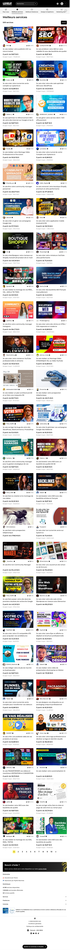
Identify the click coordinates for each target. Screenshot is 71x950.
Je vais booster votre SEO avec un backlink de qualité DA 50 (48, 463)
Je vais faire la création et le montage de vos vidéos (18, 497)
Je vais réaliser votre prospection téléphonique (48, 394)
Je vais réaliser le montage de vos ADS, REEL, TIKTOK (17, 841)
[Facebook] (36, 933)
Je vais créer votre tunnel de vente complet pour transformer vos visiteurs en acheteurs (17, 704)
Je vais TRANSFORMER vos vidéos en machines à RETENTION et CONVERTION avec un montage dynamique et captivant (18, 774)
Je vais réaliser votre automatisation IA (50, 771)
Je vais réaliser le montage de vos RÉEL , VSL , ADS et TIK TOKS (18, 291)
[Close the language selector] (45, 947)
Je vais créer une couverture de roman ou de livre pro (50, 566)
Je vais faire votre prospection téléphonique (14, 531)
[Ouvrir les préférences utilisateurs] (65, 3)
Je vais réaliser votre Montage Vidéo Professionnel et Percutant (16, 153)
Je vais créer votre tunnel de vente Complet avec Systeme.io (49, 153)
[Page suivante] (55, 851)
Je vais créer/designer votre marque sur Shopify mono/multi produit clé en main (18, 256)
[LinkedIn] (31, 933)
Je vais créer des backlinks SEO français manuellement (51, 291)
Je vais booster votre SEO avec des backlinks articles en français (49, 497)
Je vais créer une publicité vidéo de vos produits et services (17, 738)
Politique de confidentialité (34, 926)
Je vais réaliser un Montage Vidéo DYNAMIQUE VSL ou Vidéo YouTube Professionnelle (49, 361)
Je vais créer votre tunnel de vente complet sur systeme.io (16, 85)
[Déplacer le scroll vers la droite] (66, 10)
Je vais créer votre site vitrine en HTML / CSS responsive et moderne (51, 325)
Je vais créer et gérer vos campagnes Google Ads (17, 222)
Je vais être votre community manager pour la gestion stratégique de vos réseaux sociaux (17, 464)
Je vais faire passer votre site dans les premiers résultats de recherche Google (18, 600)
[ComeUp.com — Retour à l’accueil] (7, 3)
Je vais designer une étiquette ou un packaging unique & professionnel (50, 703)
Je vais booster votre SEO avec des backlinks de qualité (16, 806)
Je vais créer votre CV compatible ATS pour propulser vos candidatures (17, 635)
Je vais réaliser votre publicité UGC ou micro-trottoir (17, 50)
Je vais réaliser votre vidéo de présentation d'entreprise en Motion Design (50, 670)
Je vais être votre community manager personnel (17, 188)
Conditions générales (34, 923)
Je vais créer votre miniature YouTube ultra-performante (50, 256)
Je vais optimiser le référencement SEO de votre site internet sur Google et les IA (18, 119)
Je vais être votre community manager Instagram (17, 325)
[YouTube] (33, 933)
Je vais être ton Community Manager (17, 565)
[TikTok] (38, 933)
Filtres (64, 22)
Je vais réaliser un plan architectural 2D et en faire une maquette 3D (17, 394)
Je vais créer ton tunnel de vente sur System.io (50, 531)
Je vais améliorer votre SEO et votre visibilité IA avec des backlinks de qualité (51, 50)
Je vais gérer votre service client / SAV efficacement (50, 119)
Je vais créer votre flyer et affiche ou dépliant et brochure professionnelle (50, 635)
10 (51, 852)
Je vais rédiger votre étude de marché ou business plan (17, 669)
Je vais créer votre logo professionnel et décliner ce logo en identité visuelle (51, 738)
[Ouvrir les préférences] (57, 4)
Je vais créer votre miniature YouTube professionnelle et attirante (17, 360)
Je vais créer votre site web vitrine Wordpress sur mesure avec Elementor (51, 600)
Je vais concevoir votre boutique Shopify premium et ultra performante (51, 188)
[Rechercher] (35, 3)
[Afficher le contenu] (66, 897)
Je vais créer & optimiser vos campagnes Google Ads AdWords (51, 428)
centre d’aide (42, 869)
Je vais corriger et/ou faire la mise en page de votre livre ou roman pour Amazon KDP (50, 807)
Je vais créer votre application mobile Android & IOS (50, 222)
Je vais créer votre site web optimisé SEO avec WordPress (49, 85)
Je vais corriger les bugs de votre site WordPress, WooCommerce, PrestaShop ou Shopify (18, 429)
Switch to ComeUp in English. (34, 946)
